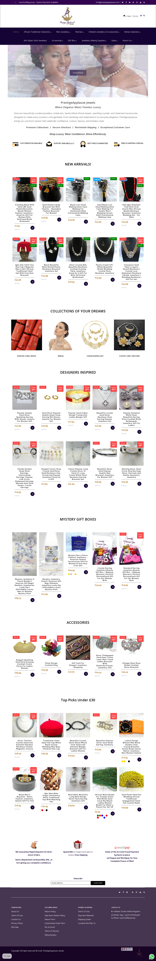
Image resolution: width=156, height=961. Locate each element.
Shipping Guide (84, 919)
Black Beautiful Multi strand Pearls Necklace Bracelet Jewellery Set (51, 268)
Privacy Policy (17, 923)
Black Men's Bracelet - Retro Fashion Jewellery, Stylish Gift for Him (24, 798)
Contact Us (16, 919)
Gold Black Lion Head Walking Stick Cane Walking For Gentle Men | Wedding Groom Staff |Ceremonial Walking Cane (105, 211)
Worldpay (125, 858)
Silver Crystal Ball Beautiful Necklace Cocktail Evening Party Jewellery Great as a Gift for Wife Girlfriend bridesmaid (78, 271)
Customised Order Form (55, 923)
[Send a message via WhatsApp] (152, 957)
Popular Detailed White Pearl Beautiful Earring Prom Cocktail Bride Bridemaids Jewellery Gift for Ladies (131, 419)
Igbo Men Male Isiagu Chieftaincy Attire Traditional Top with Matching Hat (51, 797)
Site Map (15, 927)
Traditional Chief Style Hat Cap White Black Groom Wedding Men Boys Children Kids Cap (51, 745)
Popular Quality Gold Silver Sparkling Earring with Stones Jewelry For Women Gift (24, 417)
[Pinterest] (130, 2)
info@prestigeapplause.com (108, 2)
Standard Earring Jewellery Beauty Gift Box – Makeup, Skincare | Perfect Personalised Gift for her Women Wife (131, 574)
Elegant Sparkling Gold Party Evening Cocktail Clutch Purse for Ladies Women (25, 664)
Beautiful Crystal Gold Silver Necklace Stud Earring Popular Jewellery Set (105, 417)
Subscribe (78, 879)
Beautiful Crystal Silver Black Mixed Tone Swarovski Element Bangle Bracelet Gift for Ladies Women (78, 746)
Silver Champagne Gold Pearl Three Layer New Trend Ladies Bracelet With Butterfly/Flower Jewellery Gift (105, 661)
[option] (78, 71)
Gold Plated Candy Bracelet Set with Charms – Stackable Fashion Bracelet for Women (51, 209)
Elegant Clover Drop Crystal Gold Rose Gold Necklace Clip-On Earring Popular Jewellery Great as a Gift (51, 474)
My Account (50, 927)
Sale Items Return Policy (55, 915)
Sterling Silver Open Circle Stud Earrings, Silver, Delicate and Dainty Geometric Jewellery (131, 473)
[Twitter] (123, 2)
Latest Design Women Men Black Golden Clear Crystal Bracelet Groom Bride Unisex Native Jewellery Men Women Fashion (131, 747)
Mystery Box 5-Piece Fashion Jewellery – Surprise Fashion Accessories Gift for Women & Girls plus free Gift (78, 560)
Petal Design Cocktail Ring (51, 664)
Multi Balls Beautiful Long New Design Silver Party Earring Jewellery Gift (78, 798)
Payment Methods (86, 915)
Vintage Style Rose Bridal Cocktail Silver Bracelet (131, 665)
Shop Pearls (78, 72)
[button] (10, 71)
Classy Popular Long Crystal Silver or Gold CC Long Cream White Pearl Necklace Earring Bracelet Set (78, 474)
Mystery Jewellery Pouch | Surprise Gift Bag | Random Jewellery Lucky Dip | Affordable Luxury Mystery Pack (51, 584)
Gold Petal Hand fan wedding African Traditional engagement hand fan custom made (131, 799)
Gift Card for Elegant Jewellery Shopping (78, 665)
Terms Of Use (17, 915)
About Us (15, 911)
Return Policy (50, 911)
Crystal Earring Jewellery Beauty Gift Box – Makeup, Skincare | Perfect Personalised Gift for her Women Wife (105, 574)
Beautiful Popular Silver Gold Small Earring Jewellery (104, 743)
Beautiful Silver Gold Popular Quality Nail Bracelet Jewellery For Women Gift (105, 473)
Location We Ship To (86, 923)
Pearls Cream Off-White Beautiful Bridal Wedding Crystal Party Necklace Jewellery (104, 269)
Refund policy (50, 935)
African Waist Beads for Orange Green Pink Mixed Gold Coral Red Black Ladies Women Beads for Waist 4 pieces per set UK (104, 801)
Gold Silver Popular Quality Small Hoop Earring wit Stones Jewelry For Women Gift (51, 417)
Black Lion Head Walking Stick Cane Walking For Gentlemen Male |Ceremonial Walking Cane (78, 210)
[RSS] (144, 2)
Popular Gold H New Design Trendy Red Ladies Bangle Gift (78, 415)
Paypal (113, 858)
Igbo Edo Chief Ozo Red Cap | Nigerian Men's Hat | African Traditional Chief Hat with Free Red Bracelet (24, 270)
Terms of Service (52, 931)
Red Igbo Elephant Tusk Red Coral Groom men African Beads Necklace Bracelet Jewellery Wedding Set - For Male (131, 211)
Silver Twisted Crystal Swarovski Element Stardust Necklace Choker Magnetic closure (24, 745)
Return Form (50, 919)
